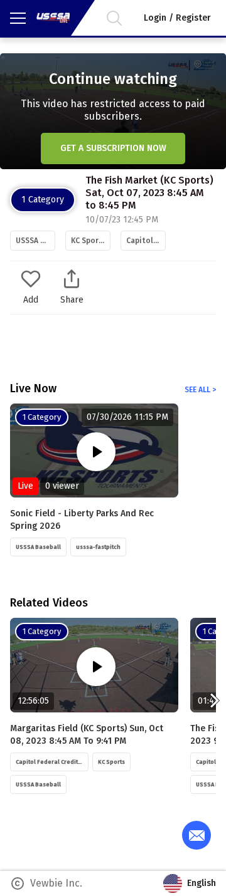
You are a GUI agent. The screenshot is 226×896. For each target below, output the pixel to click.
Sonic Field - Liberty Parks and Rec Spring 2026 (82, 519)
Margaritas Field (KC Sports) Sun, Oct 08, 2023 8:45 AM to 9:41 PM (86, 734)
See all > (200, 389)
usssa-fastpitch (98, 547)
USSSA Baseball (35, 240)
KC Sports (88, 240)
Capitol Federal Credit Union (146, 240)
